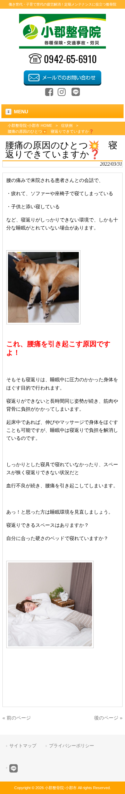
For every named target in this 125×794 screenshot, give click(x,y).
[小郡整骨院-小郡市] (62, 47)
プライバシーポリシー (71, 745)
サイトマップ (22, 745)
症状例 (67, 125)
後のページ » (108, 718)
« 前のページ (16, 718)
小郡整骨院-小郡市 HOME (30, 125)
